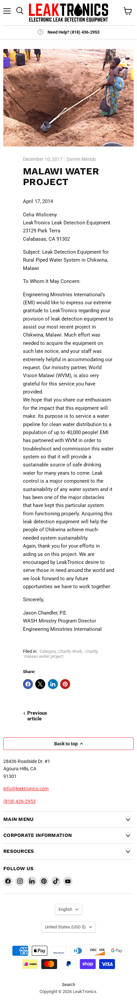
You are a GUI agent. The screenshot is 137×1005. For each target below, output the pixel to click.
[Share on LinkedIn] (53, 684)
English (65, 909)
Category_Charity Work (61, 651)
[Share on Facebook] (28, 684)
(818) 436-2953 (19, 801)
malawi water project (44, 656)
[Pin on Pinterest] (65, 684)
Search (68, 984)
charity (91, 651)
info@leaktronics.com (26, 788)
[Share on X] (40, 684)
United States (65, 926)
